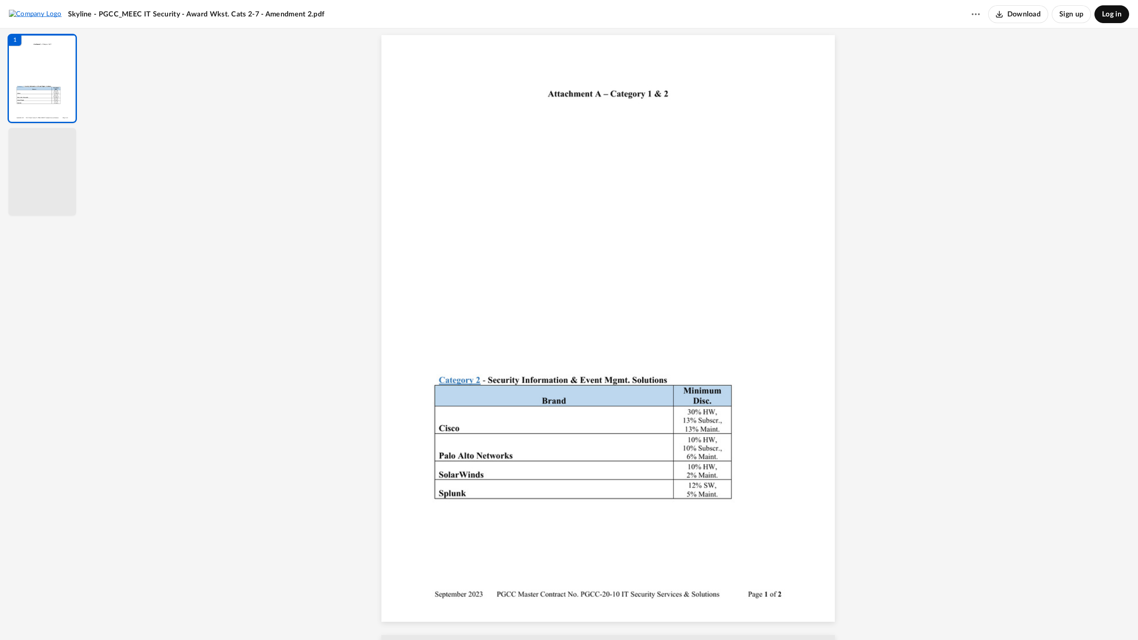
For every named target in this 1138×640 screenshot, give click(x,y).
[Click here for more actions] (976, 14)
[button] (42, 78)
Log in (1112, 14)
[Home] (35, 13)
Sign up (1071, 14)
